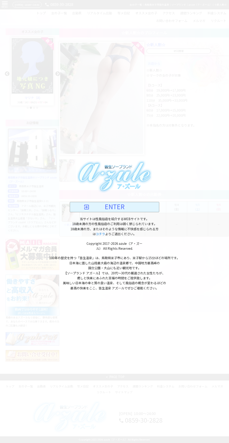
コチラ (100, 234)
